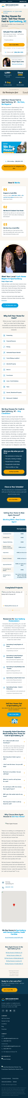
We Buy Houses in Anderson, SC (14, 952)
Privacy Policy (15, 1078)
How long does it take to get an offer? (12, 758)
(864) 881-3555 (23, 1)
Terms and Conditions (6, 1081)
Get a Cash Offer (14, 714)
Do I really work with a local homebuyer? (11, 742)
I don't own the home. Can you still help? (13, 765)
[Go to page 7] (16, 610)
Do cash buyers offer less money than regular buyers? (12, 788)
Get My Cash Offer (14, 471)
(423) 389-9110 (7, 1041)
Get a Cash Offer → (14, 499)
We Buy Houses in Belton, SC (14, 955)
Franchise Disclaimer (6, 1078)
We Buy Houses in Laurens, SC (14, 961)
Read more (4, 300)
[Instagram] (6, 1010)
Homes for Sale (6, 1021)
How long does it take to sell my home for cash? (12, 803)
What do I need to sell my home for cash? (12, 780)
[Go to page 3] (11, 610)
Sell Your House (6, 1018)
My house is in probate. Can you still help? (12, 773)
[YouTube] (10, 1010)
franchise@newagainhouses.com (11, 1046)
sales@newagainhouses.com (10, 1038)
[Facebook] (3, 1010)
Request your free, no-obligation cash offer (14, 167)
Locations (4, 1)
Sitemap (15, 1081)
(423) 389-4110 (7, 1048)
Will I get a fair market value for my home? (13, 795)
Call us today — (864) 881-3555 (15, 161)
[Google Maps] (14, 1010)
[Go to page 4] (12, 610)
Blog (3, 1026)
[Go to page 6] (15, 610)
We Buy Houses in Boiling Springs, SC (14, 958)
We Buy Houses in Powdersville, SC (14, 963)
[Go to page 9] (19, 610)
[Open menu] (24, 5)
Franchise (10, 1)
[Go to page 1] (8, 610)
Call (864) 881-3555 (10, 305)
